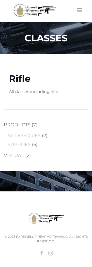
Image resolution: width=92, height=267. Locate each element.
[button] (79, 10)
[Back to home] (33, 10)
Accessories (24, 135)
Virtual (14, 155)
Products (17, 125)
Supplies (19, 144)
